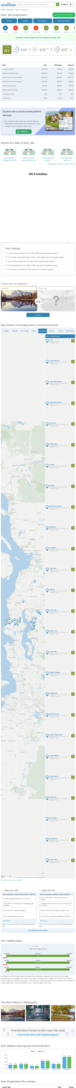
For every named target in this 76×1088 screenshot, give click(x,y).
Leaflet (43, 877)
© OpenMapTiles (38, 877)
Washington (11, 9)
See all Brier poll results (38, 930)
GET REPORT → (23, 132)
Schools (60, 331)
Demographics (42, 21)
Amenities (15, 331)
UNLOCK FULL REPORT (64, 15)
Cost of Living (24, 331)
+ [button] (42, 873)
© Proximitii (18, 877)
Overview (9, 21)
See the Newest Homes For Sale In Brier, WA (61, 164)
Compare (38, 315)
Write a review (6, 924)
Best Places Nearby (64, 21)
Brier (17, 9)
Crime (33, 331)
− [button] (42, 876)
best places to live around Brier (14, 880)
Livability (63, 4)
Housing (51, 331)
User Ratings (70, 331)
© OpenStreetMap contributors (27, 877)
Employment (42, 331)
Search (3, 9)
